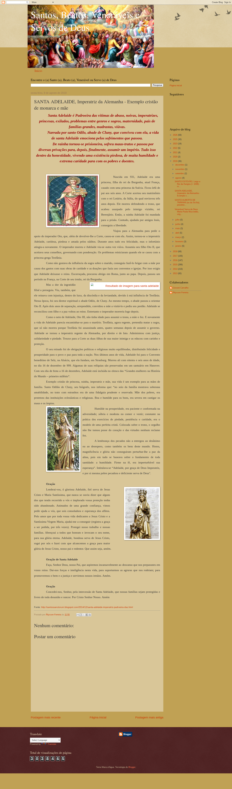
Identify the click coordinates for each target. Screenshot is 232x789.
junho (178, 224)
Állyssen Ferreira (180, 292)
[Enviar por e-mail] (77, 614)
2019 (175, 161)
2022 (175, 148)
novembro (180, 169)
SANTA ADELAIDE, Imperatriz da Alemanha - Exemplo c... (187, 193)
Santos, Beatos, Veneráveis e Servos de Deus (85, 20)
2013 (175, 273)
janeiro (178, 246)
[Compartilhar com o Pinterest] (89, 614)
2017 (175, 256)
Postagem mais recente (46, 717)
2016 (175, 260)
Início (38, 71)
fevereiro (179, 241)
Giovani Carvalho (180, 288)
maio (177, 228)
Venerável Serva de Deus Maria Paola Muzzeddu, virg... (187, 211)
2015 (175, 264)
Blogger (131, 767)
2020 (175, 157)
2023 (175, 143)
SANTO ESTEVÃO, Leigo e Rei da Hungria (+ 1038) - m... (187, 184)
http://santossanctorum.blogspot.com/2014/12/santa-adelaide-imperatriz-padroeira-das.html (87, 607)
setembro (179, 173)
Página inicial (98, 717)
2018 (175, 251)
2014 (175, 269)
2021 (175, 152)
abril (177, 233)
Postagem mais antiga (149, 717)
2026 (175, 135)
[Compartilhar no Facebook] (86, 614)
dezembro (180, 165)
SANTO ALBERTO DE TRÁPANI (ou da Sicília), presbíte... (187, 202)
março (178, 237)
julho (177, 220)
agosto (178, 178)
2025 (175, 139)
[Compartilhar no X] (83, 614)
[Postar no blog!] (80, 614)
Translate (52, 744)
